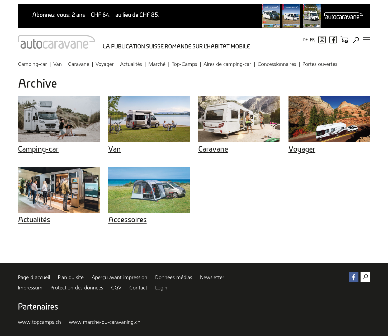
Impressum (30, 287)
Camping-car (32, 64)
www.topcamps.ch (39, 322)
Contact (138, 287)
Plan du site (71, 277)
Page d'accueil (34, 277)
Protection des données (76, 287)
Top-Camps (184, 64)
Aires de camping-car (227, 64)
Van (57, 64)
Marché (156, 64)
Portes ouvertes (319, 64)
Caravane (78, 64)
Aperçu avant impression (119, 277)
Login (161, 287)
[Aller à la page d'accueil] (56, 42)
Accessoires (127, 219)
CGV (116, 287)
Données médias (173, 277)
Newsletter (212, 277)
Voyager (105, 64)
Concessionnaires (277, 64)
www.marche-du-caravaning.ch (104, 322)
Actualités (131, 64)
